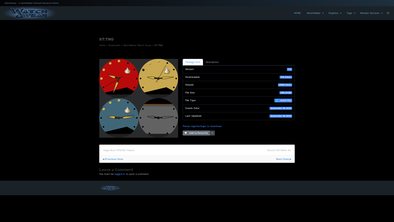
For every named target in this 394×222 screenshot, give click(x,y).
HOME (297, 13)
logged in (120, 174)
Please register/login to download (202, 126)
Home (102, 45)
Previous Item (114, 159)
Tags (349, 13)
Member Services (369, 13)
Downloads (114, 45)
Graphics (333, 13)
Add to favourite (198, 133)
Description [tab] (212, 62)
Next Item (282, 159)
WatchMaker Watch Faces (137, 45)
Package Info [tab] (192, 62)
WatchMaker (314, 13)
